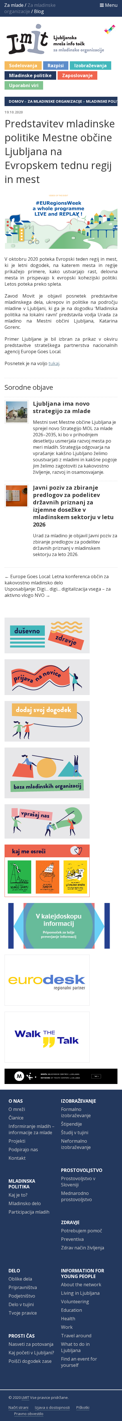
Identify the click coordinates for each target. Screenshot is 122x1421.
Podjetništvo (22, 1296)
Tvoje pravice (23, 1313)
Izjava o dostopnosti (52, 1407)
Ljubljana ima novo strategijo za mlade (62, 407)
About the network (81, 1284)
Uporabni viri (24, 85)
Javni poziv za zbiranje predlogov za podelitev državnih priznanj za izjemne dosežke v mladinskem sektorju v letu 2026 (73, 506)
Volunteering (75, 1301)
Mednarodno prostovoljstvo (76, 1196)
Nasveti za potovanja (31, 1344)
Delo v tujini (21, 1304)
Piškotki (82, 1407)
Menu (110, 5)
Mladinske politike (30, 75)
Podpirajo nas (23, 1149)
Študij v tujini (74, 1132)
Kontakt (17, 1158)
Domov (16, 101)
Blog (39, 11)
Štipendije (71, 1124)
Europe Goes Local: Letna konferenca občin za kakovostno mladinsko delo (57, 579)
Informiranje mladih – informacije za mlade (31, 1129)
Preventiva (72, 1239)
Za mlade (14, 5)
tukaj (54, 363)
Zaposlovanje (77, 75)
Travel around (76, 1335)
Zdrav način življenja (82, 1248)
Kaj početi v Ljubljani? (31, 1353)
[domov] (61, 51)
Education (71, 1310)
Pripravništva (23, 1287)
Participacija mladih (29, 1212)
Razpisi (56, 65)
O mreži (17, 1109)
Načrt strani (18, 1407)
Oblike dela (20, 1279)
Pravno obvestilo (28, 1413)
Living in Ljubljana (80, 1293)
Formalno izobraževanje (76, 1112)
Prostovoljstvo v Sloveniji (78, 1181)
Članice (16, 1118)
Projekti (17, 1141)
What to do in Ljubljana (75, 1347)
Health (68, 1318)
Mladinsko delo (25, 1203)
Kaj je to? (18, 1195)
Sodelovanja (23, 65)
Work (67, 1327)
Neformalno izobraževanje (76, 1144)
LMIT (25, 1397)
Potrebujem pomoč (81, 1231)
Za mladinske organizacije (55, 101)
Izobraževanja (90, 65)
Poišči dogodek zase (30, 1361)
